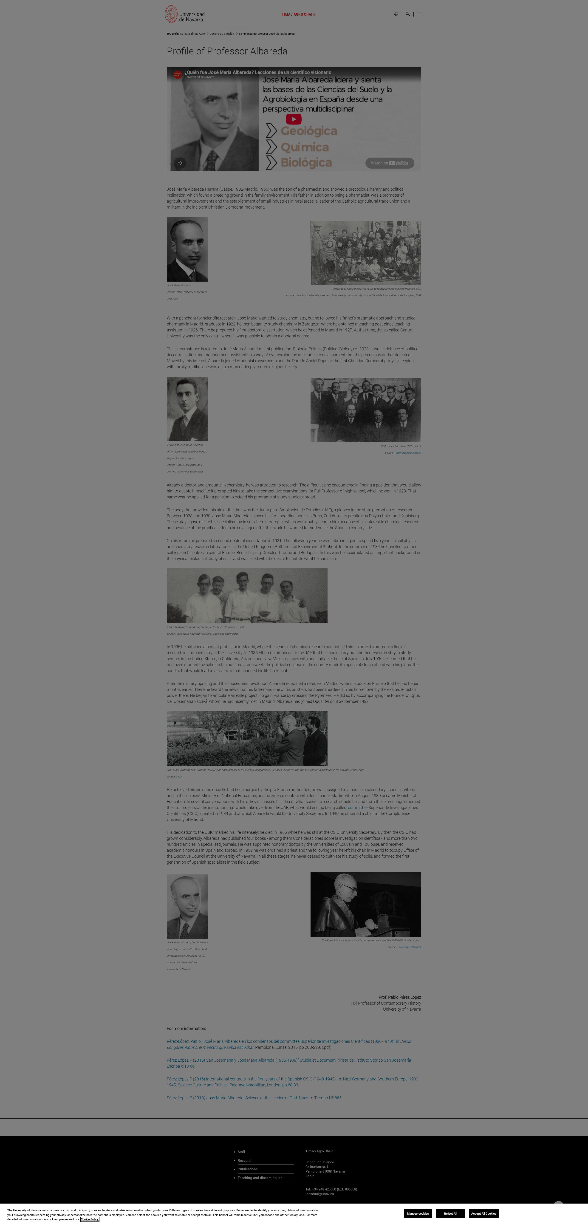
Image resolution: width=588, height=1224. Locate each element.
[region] (294, 1214)
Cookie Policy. (90, 1219)
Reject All (450, 1213)
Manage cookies (418, 1213)
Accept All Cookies (483, 1213)
